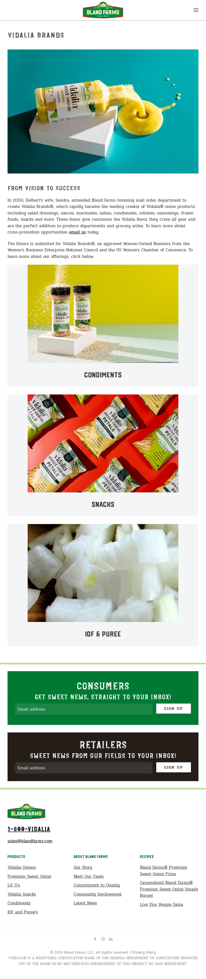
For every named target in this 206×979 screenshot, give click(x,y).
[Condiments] (103, 326)
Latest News (85, 903)
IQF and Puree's (23, 912)
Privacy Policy (144, 952)
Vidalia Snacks (22, 894)
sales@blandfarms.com (30, 841)
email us (77, 232)
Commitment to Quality (97, 885)
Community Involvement (98, 894)
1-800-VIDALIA (29, 828)
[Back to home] (103, 10)
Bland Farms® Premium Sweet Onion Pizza (163, 870)
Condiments (19, 903)
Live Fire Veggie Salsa (161, 904)
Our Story (83, 867)
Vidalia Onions (22, 867)
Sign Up (173, 709)
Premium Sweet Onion (29, 876)
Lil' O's (14, 885)
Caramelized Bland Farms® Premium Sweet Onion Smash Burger (169, 889)
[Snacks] (103, 455)
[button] (195, 10)
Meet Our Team (89, 876)
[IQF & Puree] (103, 585)
